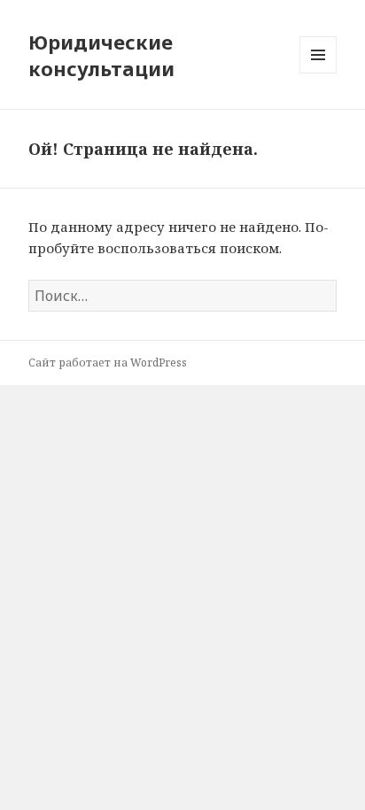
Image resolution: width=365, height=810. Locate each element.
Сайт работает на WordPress (107, 362)
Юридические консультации (101, 54)
